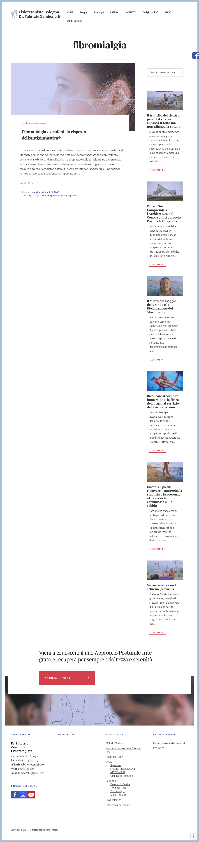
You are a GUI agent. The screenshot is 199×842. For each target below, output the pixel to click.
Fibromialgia (117, 791)
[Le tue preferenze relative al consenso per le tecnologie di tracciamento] (194, 837)
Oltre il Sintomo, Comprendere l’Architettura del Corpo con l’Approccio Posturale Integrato (164, 213)
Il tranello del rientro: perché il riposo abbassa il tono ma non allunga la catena (163, 121)
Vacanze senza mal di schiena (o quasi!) (163, 587)
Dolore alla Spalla (120, 784)
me (74, 196)
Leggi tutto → (28, 183)
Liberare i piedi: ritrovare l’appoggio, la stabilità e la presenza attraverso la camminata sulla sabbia (164, 496)
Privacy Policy (113, 800)
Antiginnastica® (114, 757)
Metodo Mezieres (115, 743)
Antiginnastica (39, 192)
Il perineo (115, 765)
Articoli (49, 192)
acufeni (42, 196)
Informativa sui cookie (118, 805)
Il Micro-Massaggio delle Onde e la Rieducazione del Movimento (161, 306)
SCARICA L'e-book (57, 678)
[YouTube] (31, 794)
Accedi (55, 830)
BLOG (56, 192)
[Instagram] (23, 794)
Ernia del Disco (118, 788)
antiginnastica (53, 196)
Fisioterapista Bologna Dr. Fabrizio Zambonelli (39, 14)
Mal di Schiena (118, 795)
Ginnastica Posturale (121, 776)
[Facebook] (15, 794)
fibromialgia (67, 196)
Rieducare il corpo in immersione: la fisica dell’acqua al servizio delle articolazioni (163, 401)
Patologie (111, 781)
